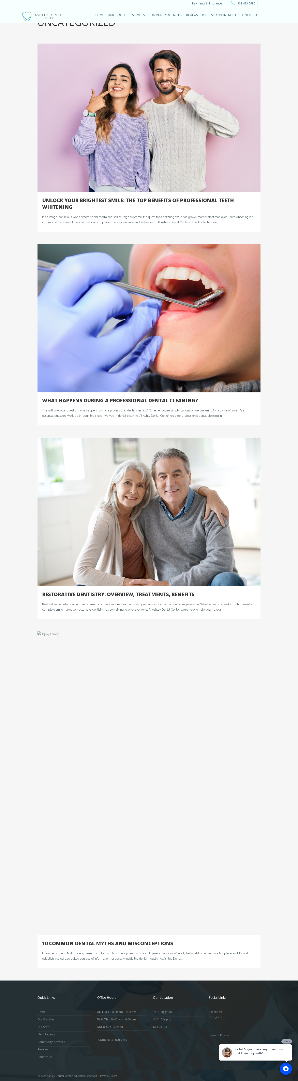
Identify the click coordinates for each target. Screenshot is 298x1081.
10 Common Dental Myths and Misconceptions (107, 943)
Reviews (43, 1049)
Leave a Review (219, 1035)
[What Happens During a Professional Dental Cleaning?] (149, 318)
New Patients (46, 1034)
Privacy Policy (108, 1076)
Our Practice (46, 1019)
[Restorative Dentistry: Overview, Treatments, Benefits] (149, 512)
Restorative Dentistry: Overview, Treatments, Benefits (118, 594)
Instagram (215, 1017)
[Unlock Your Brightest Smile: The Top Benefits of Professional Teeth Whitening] (149, 118)
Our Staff (43, 1027)
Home (42, 1012)
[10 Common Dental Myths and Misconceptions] (149, 783)
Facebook (215, 1012)
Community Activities (51, 1042)
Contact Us (45, 1057)
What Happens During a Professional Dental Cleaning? (120, 400)
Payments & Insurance (207, 3)
